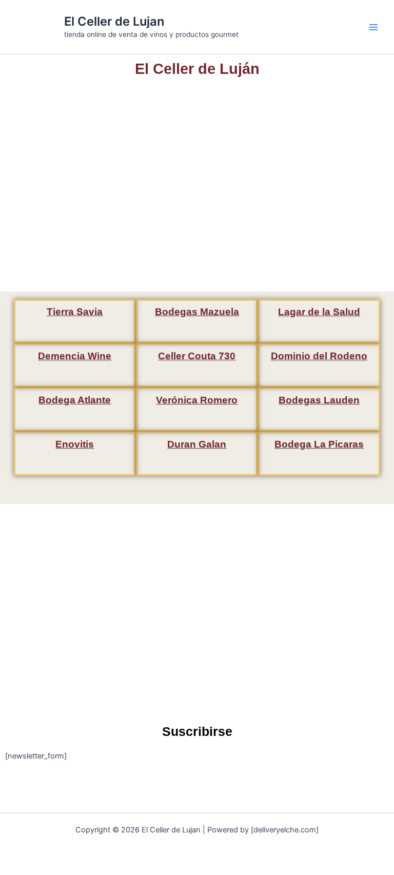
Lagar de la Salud (319, 311)
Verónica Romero (197, 400)
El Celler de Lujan (114, 21)
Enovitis (74, 444)
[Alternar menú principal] (373, 26)
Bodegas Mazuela (197, 311)
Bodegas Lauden (319, 400)
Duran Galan (196, 444)
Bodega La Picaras (319, 444)
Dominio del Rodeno (319, 356)
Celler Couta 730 (196, 356)
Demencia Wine (74, 356)
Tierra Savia (75, 311)
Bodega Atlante (74, 400)
